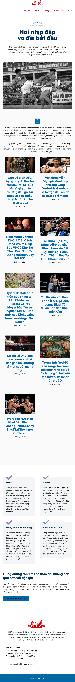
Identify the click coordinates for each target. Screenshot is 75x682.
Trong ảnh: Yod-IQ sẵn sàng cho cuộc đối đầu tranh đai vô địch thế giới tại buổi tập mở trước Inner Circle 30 (55, 371)
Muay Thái (26, 11)
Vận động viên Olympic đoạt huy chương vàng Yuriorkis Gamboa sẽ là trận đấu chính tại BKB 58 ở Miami (55, 186)
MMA (37, 11)
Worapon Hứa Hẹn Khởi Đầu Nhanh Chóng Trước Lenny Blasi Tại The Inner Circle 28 (20, 426)
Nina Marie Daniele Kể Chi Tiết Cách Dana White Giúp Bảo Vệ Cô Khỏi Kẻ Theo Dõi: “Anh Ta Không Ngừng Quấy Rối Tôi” (20, 247)
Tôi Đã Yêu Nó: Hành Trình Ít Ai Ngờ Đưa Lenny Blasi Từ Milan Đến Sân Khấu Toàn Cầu (55, 304)
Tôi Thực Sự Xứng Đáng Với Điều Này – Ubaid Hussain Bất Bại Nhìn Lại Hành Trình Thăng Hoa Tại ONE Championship (55, 250)
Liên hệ (70, 11)
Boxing (46, 11)
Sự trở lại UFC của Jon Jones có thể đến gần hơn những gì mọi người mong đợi (20, 363)
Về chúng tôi (58, 11)
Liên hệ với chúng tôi (15, 599)
